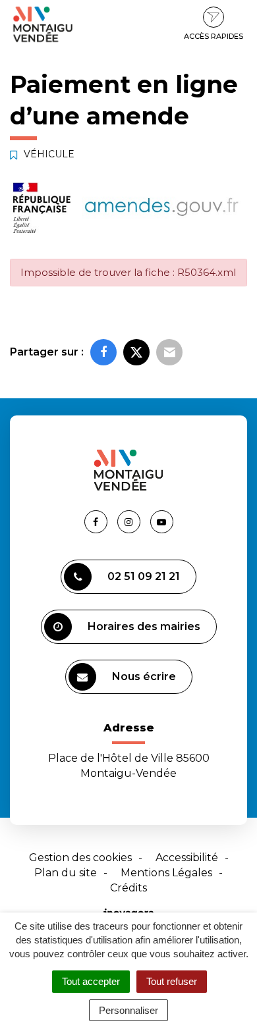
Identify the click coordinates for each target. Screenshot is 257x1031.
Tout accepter (91, 981)
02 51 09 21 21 (143, 576)
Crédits (128, 888)
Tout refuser (171, 981)
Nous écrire (144, 676)
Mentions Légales (166, 872)
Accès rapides (213, 36)
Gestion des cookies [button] (80, 857)
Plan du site (65, 872)
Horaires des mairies (144, 626)
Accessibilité (187, 857)
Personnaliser (128, 1010)
